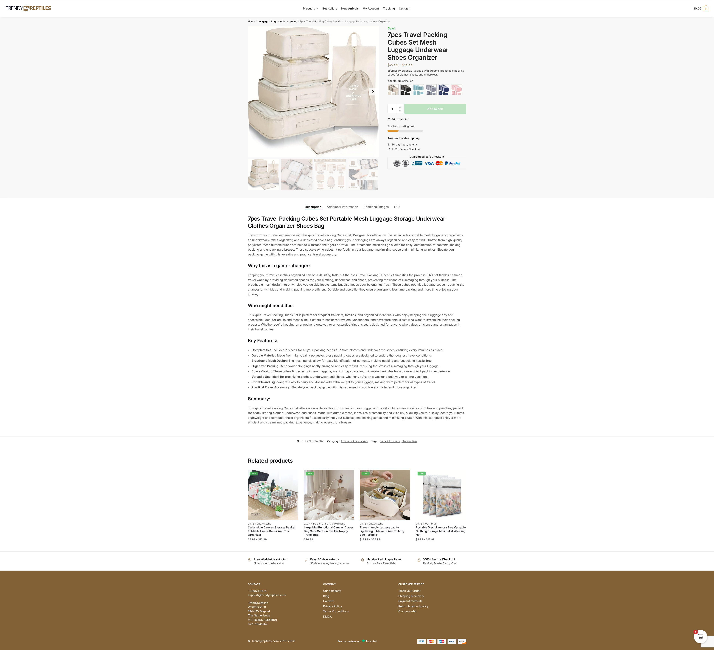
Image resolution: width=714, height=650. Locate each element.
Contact (328, 601)
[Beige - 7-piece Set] (393, 89)
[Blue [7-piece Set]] (418, 89)
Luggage (263, 21)
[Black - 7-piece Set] (405, 89)
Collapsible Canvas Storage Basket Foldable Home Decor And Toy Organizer (271, 531)
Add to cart (435, 109)
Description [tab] (313, 207)
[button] (373, 91)
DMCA (327, 616)
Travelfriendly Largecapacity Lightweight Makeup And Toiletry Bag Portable (382, 531)
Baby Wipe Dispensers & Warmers (324, 523)
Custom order (407, 611)
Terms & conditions (336, 611)
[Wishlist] (292, 475)
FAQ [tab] (397, 207)
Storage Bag (409, 441)
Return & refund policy (413, 606)
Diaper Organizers (259, 523)
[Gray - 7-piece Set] (431, 89)
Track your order (409, 591)
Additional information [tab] (342, 207)
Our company (332, 591)
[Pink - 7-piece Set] (456, 89)
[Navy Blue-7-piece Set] (443, 89)
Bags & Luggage (390, 441)
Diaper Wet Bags (426, 523)
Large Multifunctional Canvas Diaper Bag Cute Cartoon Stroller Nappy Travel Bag (328, 531)
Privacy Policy (332, 606)
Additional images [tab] (376, 207)
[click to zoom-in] (313, 91)
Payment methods (410, 601)
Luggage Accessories (284, 21)
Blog (326, 596)
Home (251, 21)
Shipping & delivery (411, 596)
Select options (273, 546)
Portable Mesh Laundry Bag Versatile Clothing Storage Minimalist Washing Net (441, 531)
